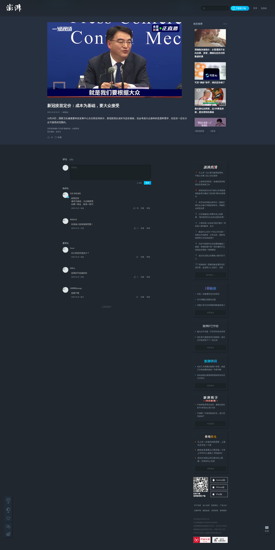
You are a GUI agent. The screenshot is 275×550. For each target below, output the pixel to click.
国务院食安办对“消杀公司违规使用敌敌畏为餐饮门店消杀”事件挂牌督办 (210, 193)
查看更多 (210, 313)
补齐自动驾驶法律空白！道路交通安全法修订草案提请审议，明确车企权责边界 (210, 205)
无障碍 (264, 8)
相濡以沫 (73, 220)
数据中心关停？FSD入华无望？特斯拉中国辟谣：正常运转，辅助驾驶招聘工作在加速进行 (210, 235)
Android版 (220, 480)
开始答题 (210, 424)
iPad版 (219, 494)
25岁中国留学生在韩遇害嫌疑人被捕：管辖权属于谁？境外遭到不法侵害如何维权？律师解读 (210, 247)
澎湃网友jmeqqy (76, 288)
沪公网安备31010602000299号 (205, 523)
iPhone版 (220, 487)
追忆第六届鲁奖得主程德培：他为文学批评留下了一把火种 (211, 338)
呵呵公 (72, 268)
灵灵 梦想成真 (75, 193)
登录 (255, 8)
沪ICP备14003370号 (201, 519)
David (72, 248)
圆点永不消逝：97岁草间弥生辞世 (211, 331)
